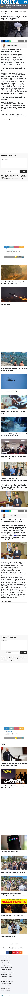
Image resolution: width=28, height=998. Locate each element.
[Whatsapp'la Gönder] (10, 41)
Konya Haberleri (6, 962)
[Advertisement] (14, 137)
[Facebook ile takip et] (7, 952)
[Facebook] (2, 41)
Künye (10, 947)
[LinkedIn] (8, 41)
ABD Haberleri (5, 979)
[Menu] (25, 2)
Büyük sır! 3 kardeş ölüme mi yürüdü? (14, 6)
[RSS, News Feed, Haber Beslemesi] (20, 952)
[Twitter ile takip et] (10, 952)
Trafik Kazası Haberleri (7, 981)
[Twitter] (4, 41)
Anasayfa (5, 11)
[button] (21, 41)
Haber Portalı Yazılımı (8, 995)
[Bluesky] (6, 41)
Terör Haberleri (6, 986)
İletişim (15, 947)
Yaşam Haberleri (6, 990)
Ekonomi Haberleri (6, 983)
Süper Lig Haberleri (6, 969)
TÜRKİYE (11, 11)
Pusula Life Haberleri (7, 967)
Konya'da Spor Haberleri (8, 972)
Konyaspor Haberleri (7, 965)
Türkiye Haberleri (6, 958)
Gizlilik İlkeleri (21, 947)
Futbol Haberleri (6, 960)
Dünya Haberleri (6, 988)
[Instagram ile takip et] (17, 952)
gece (15, 535)
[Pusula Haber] (10, 2)
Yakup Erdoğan (10, 45)
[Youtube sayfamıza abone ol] (14, 952)
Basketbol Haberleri (7, 974)
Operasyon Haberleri (7, 976)
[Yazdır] (19, 41)
